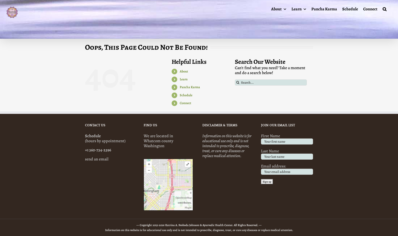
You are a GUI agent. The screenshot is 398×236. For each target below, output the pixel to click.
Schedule (186, 95)
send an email (96, 159)
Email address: (273, 166)
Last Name (270, 151)
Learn (184, 79)
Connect (185, 103)
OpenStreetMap (184, 197)
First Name (270, 136)
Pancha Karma (190, 87)
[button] (385, 8)
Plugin (188, 207)
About (184, 71)
